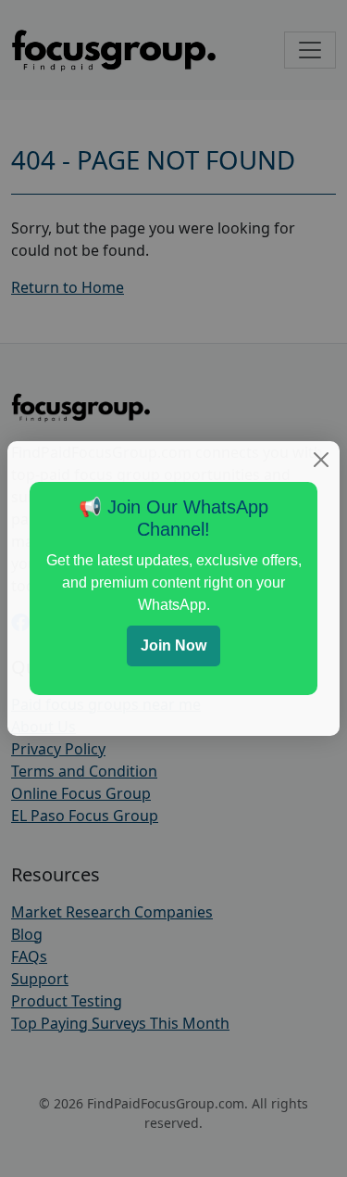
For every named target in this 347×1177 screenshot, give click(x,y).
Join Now (173, 645)
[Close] (321, 460)
